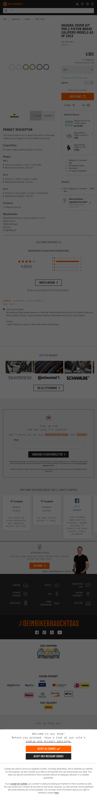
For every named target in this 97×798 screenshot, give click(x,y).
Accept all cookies (46, 748)
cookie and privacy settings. (48, 741)
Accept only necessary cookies (48, 756)
